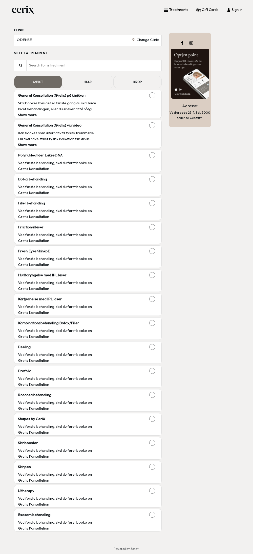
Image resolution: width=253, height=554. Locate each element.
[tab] (38, 82)
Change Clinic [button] (147, 39)
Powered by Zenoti (126, 549)
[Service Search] (20, 65)
